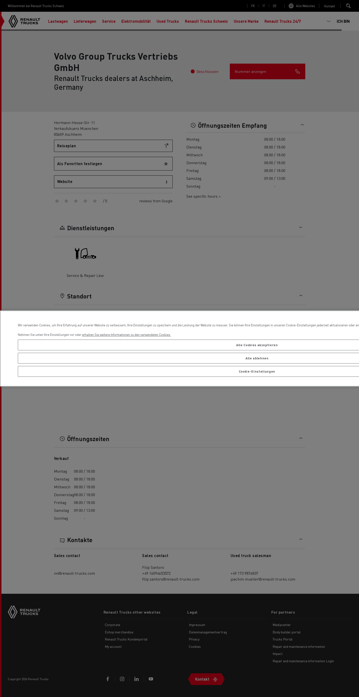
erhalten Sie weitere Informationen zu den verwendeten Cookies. (126, 334)
